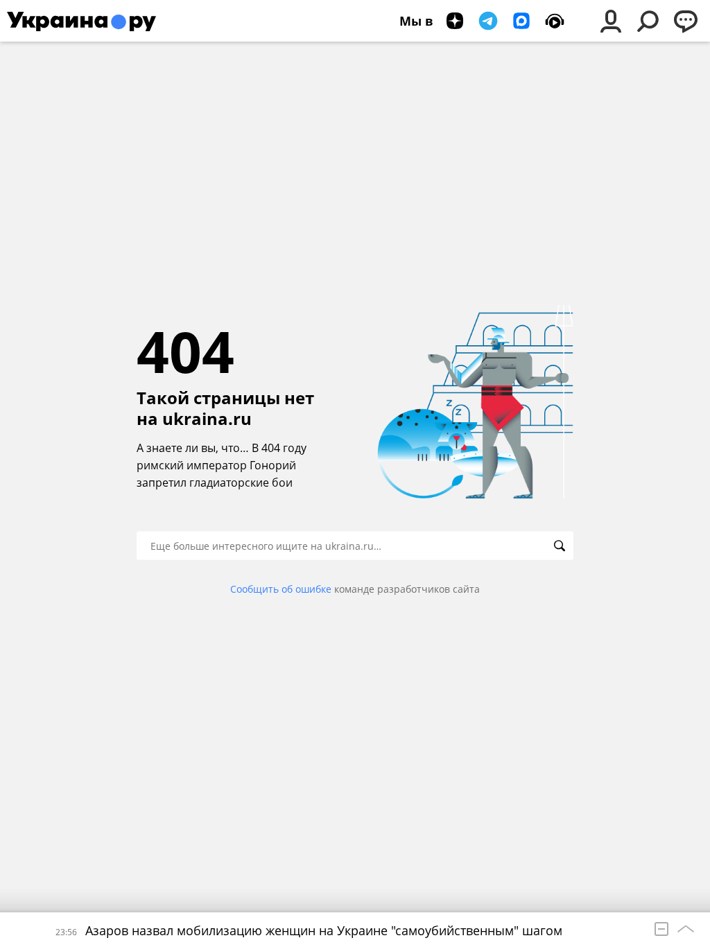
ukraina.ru (207, 419)
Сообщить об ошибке (280, 589)
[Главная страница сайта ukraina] (81, 21)
